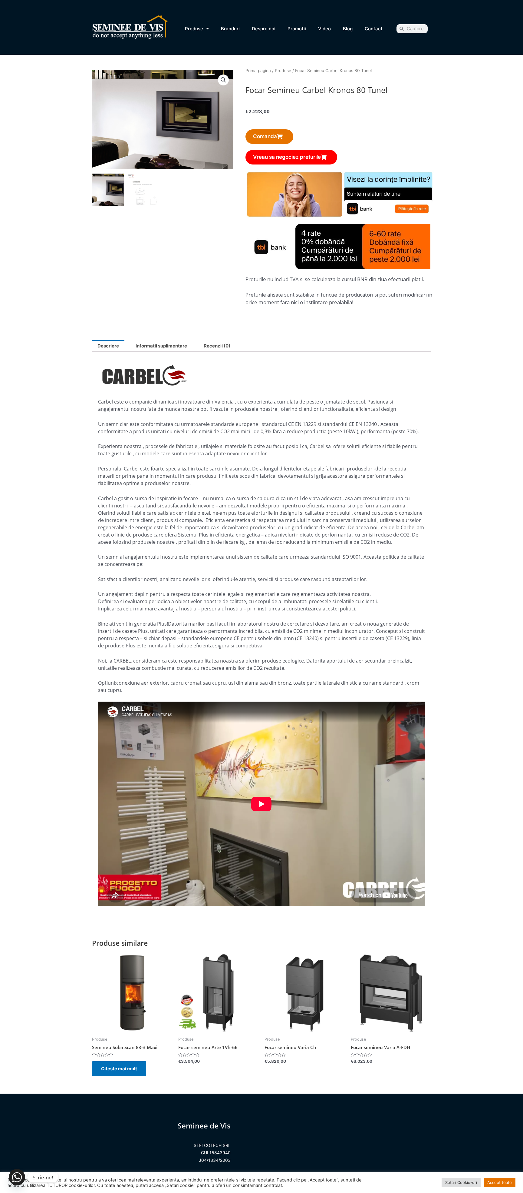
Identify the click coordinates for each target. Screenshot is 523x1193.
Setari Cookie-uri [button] (461, 1182)
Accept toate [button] (499, 1182)
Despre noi (263, 29)
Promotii (297, 29)
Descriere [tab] (108, 346)
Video (324, 29)
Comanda (265, 136)
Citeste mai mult (119, 1069)
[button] (223, 80)
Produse (194, 29)
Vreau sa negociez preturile (287, 157)
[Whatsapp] (17, 1177)
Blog (348, 29)
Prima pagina (258, 70)
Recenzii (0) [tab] (217, 346)
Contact (374, 29)
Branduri (230, 29)
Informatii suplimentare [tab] (161, 346)
